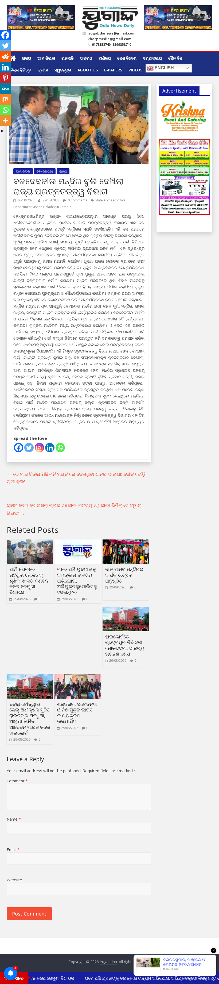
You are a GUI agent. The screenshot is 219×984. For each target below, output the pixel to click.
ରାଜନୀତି (67, 58)
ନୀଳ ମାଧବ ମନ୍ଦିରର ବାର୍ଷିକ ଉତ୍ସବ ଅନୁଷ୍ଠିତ (124, 575)
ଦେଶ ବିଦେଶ (126, 58)
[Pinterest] (5, 77)
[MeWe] (5, 88)
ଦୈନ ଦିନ (175, 58)
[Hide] (2, 131)
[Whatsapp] (60, 447)
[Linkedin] (49, 447)
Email (13, 849)
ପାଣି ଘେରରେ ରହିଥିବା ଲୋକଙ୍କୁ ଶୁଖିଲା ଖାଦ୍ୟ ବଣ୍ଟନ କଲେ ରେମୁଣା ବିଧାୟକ (28, 580)
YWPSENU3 (51, 200)
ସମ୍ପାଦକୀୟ (152, 58)
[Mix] (5, 99)
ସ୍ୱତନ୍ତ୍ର (62, 69)
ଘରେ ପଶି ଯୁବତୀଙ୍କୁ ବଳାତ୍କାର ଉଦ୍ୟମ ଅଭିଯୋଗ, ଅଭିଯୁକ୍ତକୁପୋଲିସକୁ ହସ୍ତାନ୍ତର (77, 580)
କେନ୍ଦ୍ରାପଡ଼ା (45, 171)
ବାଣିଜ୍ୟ (105, 58)
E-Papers (113, 69)
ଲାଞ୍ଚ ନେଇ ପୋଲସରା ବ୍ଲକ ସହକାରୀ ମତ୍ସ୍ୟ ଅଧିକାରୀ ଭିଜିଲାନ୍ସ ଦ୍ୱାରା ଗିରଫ (74, 509)
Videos (135, 69)
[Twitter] (29, 447)
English (164, 68)
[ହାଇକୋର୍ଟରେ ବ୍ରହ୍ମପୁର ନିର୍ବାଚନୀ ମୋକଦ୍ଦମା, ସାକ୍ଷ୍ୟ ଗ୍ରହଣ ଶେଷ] (126, 610)
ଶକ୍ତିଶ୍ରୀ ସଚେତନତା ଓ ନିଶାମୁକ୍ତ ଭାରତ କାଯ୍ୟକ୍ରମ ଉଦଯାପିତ (77, 713)
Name (14, 819)
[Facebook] (18, 447)
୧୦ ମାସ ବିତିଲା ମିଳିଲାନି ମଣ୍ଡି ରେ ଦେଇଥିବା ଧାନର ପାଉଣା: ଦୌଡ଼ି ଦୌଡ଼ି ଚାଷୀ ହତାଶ (76, 478)
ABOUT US (87, 69)
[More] (5, 120)
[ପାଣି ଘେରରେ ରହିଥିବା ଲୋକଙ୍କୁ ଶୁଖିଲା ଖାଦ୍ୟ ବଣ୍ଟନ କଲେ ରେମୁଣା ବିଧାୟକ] (30, 543)
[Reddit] (5, 56)
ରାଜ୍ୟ (26, 58)
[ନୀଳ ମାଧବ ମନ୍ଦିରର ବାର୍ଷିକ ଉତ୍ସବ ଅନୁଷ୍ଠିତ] (126, 543)
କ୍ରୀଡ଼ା (43, 69)
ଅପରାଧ (86, 58)
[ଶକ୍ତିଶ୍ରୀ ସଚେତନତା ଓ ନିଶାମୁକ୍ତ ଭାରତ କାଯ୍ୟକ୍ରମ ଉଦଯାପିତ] (77, 677)
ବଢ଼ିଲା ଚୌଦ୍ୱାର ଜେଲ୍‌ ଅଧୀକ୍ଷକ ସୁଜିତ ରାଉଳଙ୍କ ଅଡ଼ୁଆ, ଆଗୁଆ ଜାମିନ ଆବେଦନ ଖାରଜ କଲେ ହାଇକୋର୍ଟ (29, 718)
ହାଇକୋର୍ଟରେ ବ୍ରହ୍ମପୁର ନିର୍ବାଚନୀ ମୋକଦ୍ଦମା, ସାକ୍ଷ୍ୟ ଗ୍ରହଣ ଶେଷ (124, 645)
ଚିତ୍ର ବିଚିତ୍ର (20, 69)
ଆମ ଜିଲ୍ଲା (46, 58)
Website (14, 879)
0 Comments (77, 200)
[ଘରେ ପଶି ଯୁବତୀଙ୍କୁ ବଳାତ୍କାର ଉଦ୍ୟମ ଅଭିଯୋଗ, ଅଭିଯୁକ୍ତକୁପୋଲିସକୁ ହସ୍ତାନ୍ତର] (77, 543)
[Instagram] (39, 447)
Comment (17, 780)
